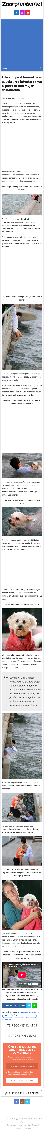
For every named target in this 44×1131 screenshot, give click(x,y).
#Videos (19, 1016)
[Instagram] (22, 1101)
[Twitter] (27, 1101)
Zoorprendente (8, 1119)
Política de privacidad (23, 1128)
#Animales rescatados (28, 1012)
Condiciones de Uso (14, 1125)
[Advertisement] (22, 42)
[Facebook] (16, 1101)
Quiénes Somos (31, 1125)
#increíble (31, 1016)
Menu (5, 68)
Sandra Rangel (10, 98)
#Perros (7, 1016)
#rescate (8, 1019)
